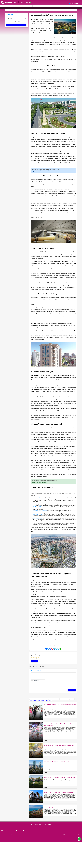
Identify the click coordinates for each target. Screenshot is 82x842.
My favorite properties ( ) (75, 3)
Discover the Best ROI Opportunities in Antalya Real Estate (56, 761)
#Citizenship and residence (64, 698)
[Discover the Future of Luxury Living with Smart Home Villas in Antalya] (36, 796)
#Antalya (43, 698)
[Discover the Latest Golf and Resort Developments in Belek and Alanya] (36, 781)
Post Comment (72, 690)
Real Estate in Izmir (41, 7)
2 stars (33, 657)
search (16, 24)
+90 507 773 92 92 (25, 2)
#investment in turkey (37, 698)
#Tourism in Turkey (33, 700)
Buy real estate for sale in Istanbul (41, 171)
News (14, 10)
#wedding (38, 700)
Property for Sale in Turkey (8, 10)
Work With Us (41, 824)
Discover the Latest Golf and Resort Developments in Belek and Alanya (59, 777)
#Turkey (31, 698)
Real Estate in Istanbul (19, 7)
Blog (45, 824)
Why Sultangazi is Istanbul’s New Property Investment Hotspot (25, 10)
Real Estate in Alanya (12, 7)
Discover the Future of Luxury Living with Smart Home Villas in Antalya (59, 792)
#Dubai (50, 700)
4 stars (37, 657)
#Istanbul (50, 698)
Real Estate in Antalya (4, 7)
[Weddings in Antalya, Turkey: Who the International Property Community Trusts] (36, 711)
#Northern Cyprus (56, 698)
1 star (32, 657)
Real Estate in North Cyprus (50, 7)
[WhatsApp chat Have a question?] (79, 839)
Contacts (49, 824)
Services (36, 824)
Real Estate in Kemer (27, 7)
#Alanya (47, 698)
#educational (72, 698)
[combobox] (32, 681)
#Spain (47, 700)
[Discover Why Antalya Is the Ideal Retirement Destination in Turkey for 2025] (36, 750)
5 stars (38, 657)
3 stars (35, 657)
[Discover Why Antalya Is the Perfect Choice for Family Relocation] (36, 811)
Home (32, 824)
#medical (42, 700)
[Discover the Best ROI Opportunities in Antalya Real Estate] (36, 767)
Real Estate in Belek (34, 7)
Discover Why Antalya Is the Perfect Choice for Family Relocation (58, 807)
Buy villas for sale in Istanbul (39, 482)
